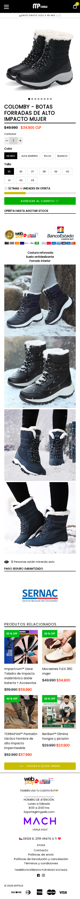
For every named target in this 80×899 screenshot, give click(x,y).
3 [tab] (35, 99)
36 (20, 171)
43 (32, 180)
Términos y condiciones (41, 863)
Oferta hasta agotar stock (26, 211)
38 (44, 171)
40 (67, 171)
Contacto (41, 850)
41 (9, 180)
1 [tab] (29, 99)
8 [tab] (51, 99)
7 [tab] (48, 99)
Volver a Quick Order (43, 766)
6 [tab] (45, 99)
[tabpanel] (40, 59)
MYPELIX (18, 886)
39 (55, 171)
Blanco (62, 156)
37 (32, 171)
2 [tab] (32, 99)
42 (21, 180)
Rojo (47, 156)
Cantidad (10, 134)
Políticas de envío (41, 854)
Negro (10, 156)
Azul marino (29, 156)
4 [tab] (38, 99)
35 (9, 171)
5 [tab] (42, 99)
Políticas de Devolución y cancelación (41, 859)
